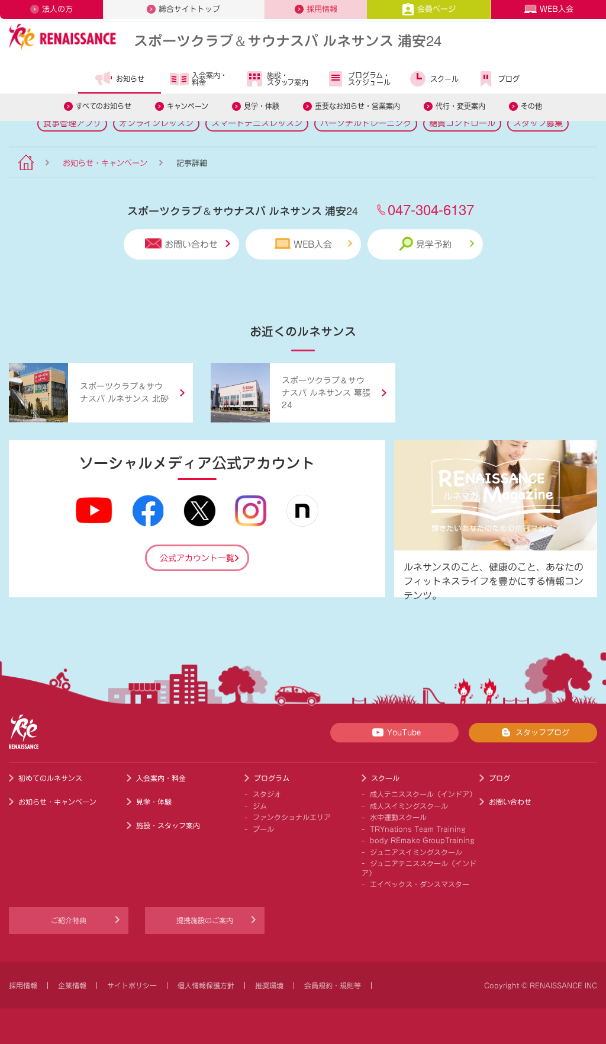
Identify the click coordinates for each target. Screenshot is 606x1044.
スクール (444, 78)
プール (263, 828)
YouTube (404, 732)
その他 (531, 106)
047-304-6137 (431, 208)
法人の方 (57, 9)
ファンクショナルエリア (292, 817)
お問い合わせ (191, 244)
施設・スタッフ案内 (287, 79)
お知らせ (130, 78)
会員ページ (436, 9)
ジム (260, 805)
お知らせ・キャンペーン (105, 163)
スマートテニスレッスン (256, 123)
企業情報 (72, 985)
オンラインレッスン (156, 123)
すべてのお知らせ (103, 106)
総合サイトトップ (189, 9)
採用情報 (322, 9)
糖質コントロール (462, 123)
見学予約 (434, 244)
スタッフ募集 (538, 123)
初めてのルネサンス (50, 778)
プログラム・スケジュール (369, 79)
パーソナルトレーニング (365, 123)
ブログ (509, 78)
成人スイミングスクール (409, 805)
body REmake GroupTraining (422, 840)
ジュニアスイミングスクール (416, 852)
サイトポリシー (132, 985)
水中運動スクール (398, 817)
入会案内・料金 (209, 79)
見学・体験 (261, 106)
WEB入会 (556, 9)
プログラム (271, 778)
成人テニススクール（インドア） (423, 794)
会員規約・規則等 (332, 985)
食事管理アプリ (72, 123)
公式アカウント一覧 (197, 558)
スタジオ (267, 794)
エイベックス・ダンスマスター (419, 884)
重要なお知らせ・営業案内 (357, 106)
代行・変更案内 (460, 106)
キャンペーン (187, 106)
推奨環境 (269, 985)
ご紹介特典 (68, 920)
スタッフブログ (542, 732)
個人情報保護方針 (206, 985)
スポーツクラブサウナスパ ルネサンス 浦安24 (287, 40)
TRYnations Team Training (418, 828)
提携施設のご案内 (204, 920)
